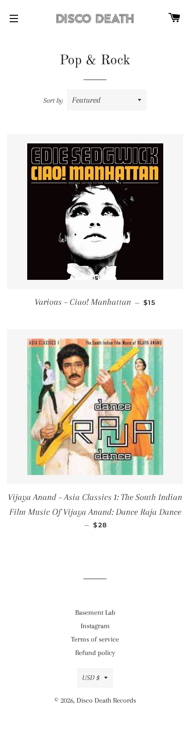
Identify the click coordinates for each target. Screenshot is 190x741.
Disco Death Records (106, 700)
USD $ (91, 677)
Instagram (95, 626)
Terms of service (95, 639)
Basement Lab (95, 612)
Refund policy (95, 652)
